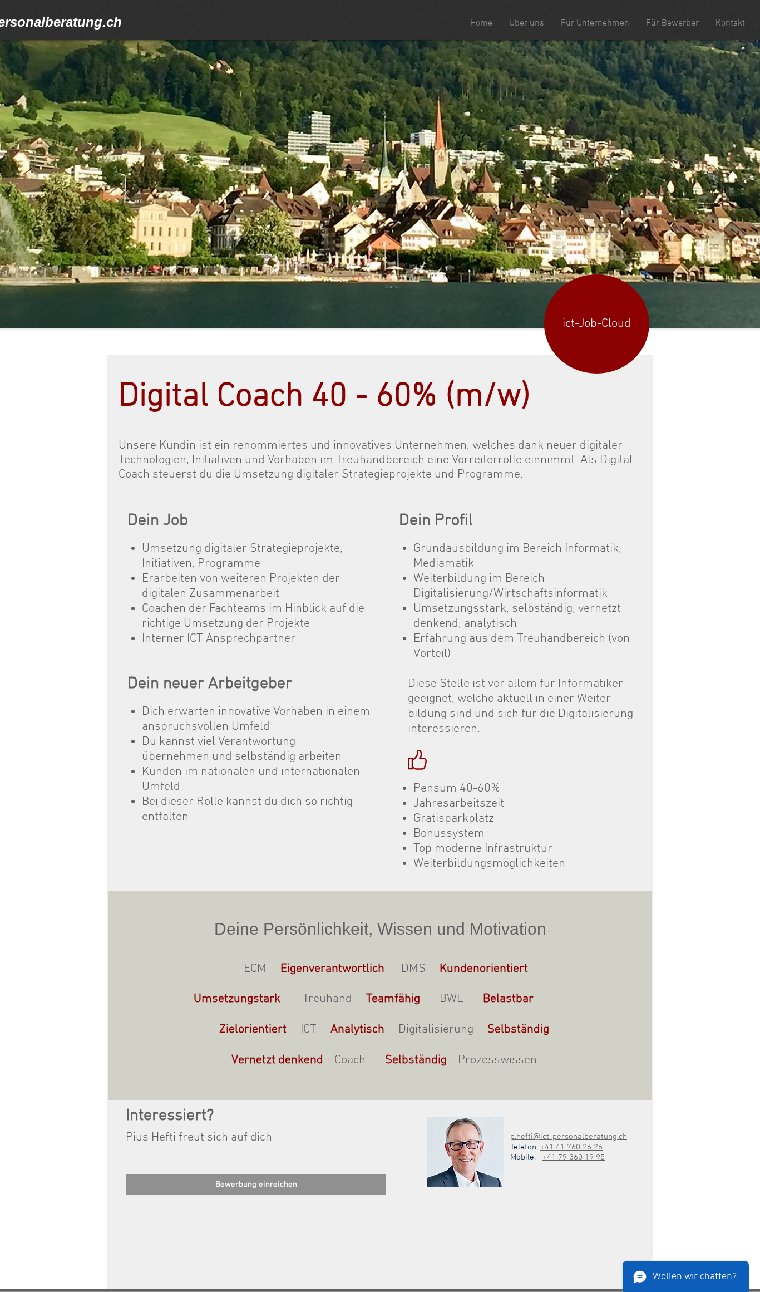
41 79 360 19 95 (576, 1157)
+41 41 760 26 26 (571, 1147)
